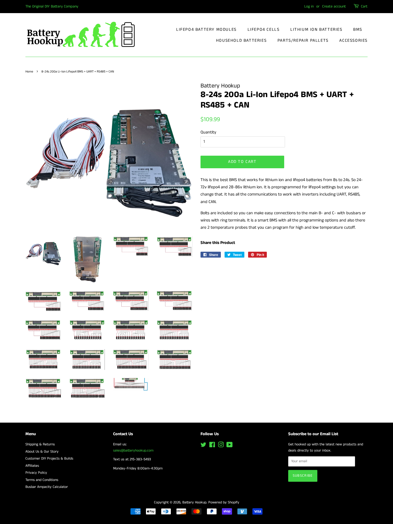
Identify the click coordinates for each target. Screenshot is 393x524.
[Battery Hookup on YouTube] (229, 446)
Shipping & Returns (40, 444)
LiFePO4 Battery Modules (206, 29)
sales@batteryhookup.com (133, 450)
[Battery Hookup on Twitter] (203, 446)
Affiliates (32, 465)
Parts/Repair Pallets (303, 40)
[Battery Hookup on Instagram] (221, 446)
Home (29, 71)
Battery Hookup (194, 502)
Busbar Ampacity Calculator (46, 486)
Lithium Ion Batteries (316, 29)
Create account (334, 6)
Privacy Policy (36, 472)
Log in (309, 6)
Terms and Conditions (41, 480)
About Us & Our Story (42, 451)
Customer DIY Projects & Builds (49, 458)
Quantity (208, 132)
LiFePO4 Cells (264, 29)
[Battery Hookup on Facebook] (212, 446)
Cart (364, 6)
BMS (357, 29)
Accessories (353, 40)
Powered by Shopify (223, 502)
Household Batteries (241, 40)
